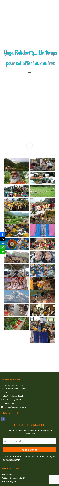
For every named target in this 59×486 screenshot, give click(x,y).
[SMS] (2, 251)
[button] (29, 73)
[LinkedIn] (2, 243)
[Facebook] (3, 419)
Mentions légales (9, 481)
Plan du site (6, 474)
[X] (2, 239)
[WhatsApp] (2, 247)
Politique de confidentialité (13, 478)
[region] (29, 113)
